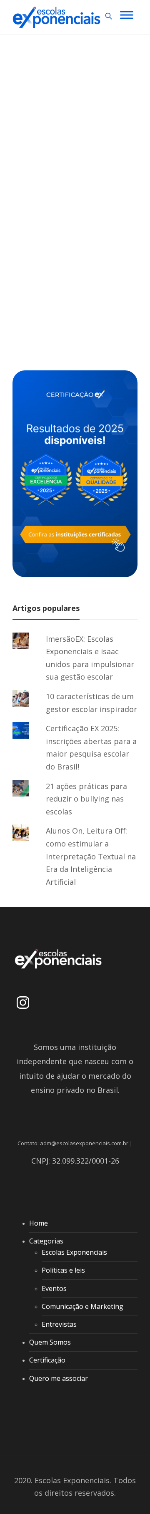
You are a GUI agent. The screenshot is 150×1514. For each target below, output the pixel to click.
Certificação (47, 1360)
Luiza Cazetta (42, 283)
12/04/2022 (72, 283)
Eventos (54, 1288)
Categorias (46, 1241)
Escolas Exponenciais (74, 1252)
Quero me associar (58, 1378)
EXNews (39, 132)
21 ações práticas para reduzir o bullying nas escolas (86, 799)
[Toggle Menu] (126, 15)
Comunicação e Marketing (82, 1306)
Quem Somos (50, 1342)
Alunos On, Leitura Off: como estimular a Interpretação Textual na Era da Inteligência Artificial (91, 856)
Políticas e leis (63, 1270)
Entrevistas (59, 1324)
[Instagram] (23, 1002)
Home (38, 1223)
